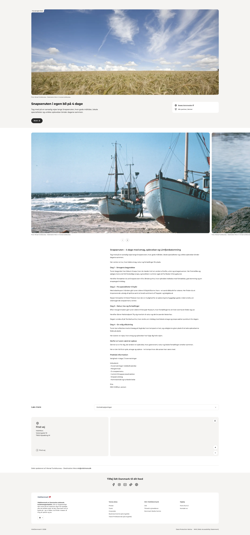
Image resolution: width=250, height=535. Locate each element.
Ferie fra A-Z (184, 506)
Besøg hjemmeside (185, 105)
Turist (111, 508)
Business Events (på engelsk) (119, 514)
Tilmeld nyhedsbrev (151, 508)
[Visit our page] (119, 484)
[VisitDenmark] (44, 497)
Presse (111, 506)
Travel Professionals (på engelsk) (120, 516)
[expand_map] (215, 421)
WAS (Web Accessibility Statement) (206, 529)
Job (145, 506)
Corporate (112, 511)
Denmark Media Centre (152, 511)
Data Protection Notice (184, 529)
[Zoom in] (215, 447)
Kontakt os (184, 508)
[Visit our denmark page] (113, 484)
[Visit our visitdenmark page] (125, 484)
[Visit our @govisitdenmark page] (131, 484)
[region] (164, 436)
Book (36, 121)
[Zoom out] (215, 452)
